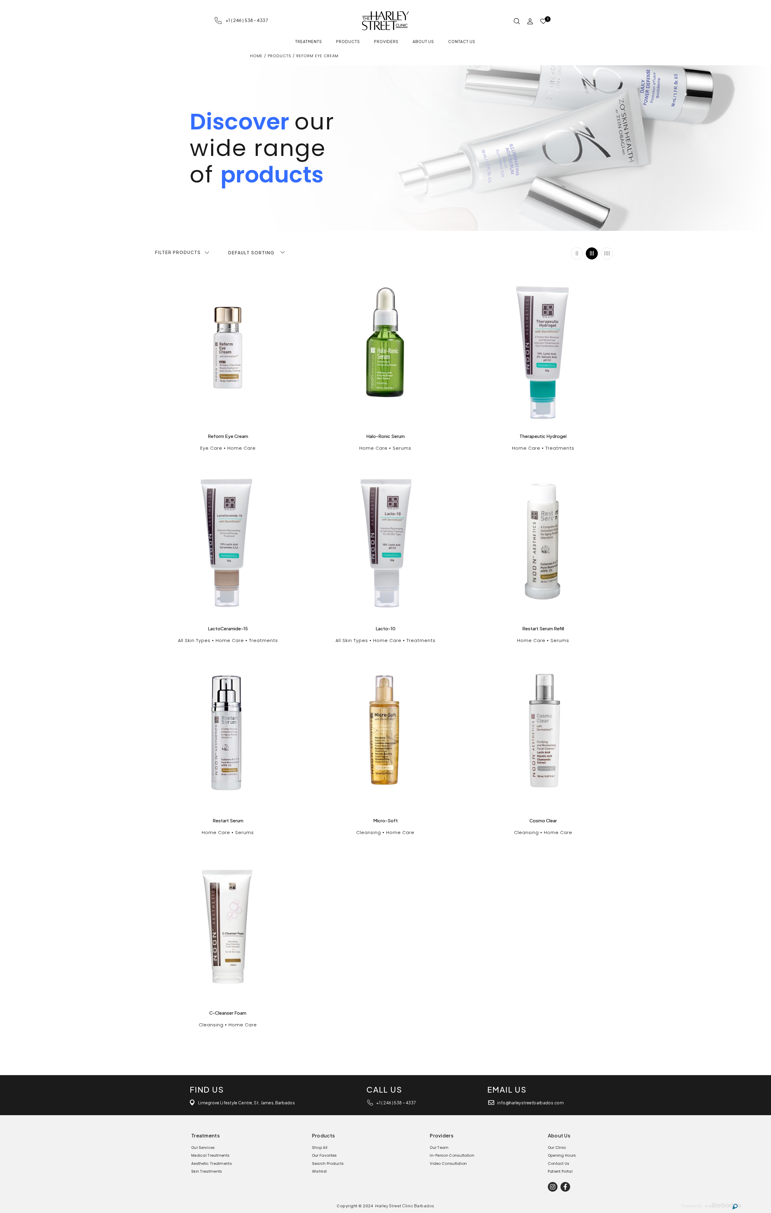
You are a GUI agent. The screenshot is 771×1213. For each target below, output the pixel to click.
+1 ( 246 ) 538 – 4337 (396, 1102)
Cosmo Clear (543, 820)
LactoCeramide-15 (228, 628)
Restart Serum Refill (543, 628)
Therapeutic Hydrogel (543, 436)
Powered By (691, 1206)
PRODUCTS (279, 56)
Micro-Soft (385, 820)
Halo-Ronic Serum (385, 436)
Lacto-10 (385, 628)
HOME (257, 56)
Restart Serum (228, 820)
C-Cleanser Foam (227, 1013)
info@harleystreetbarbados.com (530, 1102)
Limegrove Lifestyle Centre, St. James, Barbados (246, 1102)
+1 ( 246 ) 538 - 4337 (247, 20)
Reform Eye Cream (228, 436)
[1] (543, 21)
